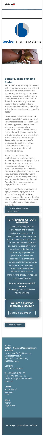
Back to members (15, 325)
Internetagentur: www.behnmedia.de (21, 425)
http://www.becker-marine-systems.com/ (18, 209)
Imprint (8, 403)
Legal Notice (10, 405)
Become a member (20, 312)
